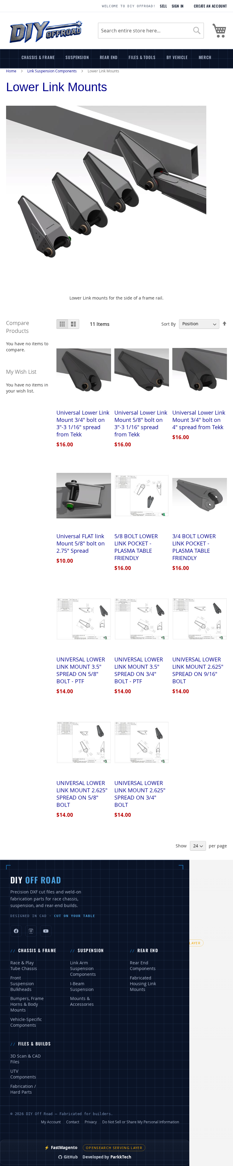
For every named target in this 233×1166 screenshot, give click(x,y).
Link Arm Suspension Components (83, 968)
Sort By (168, 323)
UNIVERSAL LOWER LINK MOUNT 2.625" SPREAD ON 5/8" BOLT (81, 793)
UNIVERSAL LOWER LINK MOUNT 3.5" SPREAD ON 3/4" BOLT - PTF (138, 670)
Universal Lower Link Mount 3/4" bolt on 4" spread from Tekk (198, 420)
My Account (51, 1121)
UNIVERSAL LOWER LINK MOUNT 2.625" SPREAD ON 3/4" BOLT (139, 793)
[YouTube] (46, 931)
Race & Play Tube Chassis (23, 965)
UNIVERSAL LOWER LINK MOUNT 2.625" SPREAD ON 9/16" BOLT (197, 670)
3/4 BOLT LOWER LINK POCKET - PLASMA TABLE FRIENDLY (194, 546)
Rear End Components (143, 965)
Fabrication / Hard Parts (23, 1089)
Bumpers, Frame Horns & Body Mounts (27, 1004)
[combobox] (151, 30)
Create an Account (210, 6)
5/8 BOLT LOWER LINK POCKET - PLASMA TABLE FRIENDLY (136, 546)
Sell (163, 6)
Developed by (107, 1157)
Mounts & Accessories (82, 1001)
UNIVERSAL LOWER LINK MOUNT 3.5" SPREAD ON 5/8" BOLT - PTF (80, 670)
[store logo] (45, 30)
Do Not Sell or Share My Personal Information (140, 1121)
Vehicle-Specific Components (26, 1022)
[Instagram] (31, 931)
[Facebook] (16, 931)
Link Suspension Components (52, 70)
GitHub (71, 1157)
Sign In (178, 6)
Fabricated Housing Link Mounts (143, 983)
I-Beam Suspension (82, 986)
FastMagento (61, 1147)
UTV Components (23, 1074)
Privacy (91, 1121)
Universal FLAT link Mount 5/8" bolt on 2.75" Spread (80, 543)
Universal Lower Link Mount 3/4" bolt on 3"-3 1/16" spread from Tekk (82, 423)
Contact (72, 1121)
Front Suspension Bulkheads (22, 983)
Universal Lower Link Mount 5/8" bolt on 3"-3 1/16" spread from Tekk (140, 423)
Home (11, 70)
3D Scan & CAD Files (25, 1059)
